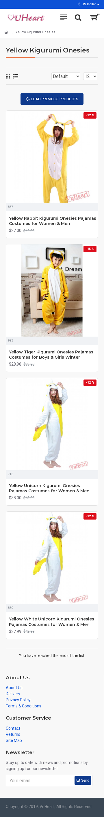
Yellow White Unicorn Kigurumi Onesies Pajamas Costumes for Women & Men (51, 621)
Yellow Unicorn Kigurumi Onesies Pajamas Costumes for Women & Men (49, 488)
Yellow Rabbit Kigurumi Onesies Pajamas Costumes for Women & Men (52, 221)
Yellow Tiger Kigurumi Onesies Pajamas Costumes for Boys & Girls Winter (51, 354)
